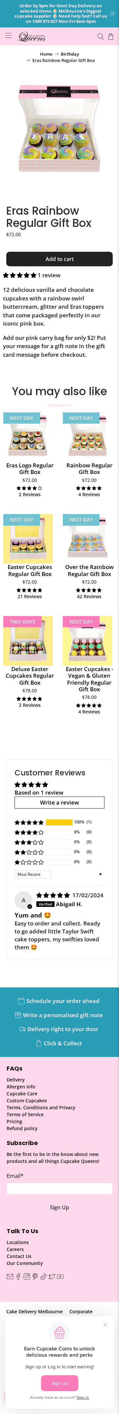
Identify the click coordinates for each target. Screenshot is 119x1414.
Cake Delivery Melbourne (34, 1311)
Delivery (16, 1079)
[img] (53, 895)
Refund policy (22, 1128)
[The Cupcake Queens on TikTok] (43, 1278)
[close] (112, 13)
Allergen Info (21, 1086)
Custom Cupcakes (27, 1100)
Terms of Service (25, 1114)
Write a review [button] (59, 802)
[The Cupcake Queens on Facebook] (18, 1278)
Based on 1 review (39, 792)
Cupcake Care (22, 1093)
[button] (19, 275)
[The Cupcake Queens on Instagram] (26, 1278)
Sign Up (59, 1207)
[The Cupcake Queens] (54, 36)
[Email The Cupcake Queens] (10, 1278)
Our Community (25, 1263)
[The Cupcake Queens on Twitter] (52, 1278)
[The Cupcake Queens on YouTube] (60, 1278)
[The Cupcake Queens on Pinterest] (35, 1278)
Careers (15, 1249)
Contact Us (19, 1256)
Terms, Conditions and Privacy (41, 1107)
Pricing (14, 1121)
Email (15, 1175)
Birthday (70, 54)
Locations (18, 1242)
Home (46, 54)
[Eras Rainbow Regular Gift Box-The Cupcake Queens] (59, 131)
